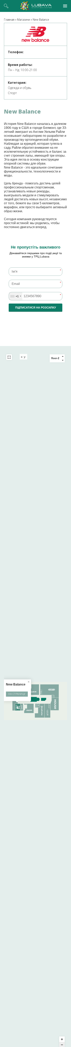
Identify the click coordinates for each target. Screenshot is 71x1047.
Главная (9, 19)
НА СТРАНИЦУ (17, 694)
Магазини (23, 19)
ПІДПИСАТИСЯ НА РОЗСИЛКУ (35, 307)
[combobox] (15, 296)
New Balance (41, 19)
